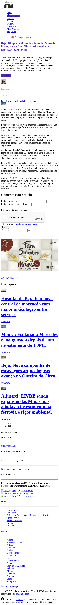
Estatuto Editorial (14, 520)
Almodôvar (12, 547)
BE (2, 101)
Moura (10, 571)
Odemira (11, 573)
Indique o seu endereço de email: (16, 204)
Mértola (10, 568)
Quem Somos (13, 510)
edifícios (8, 101)
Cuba (9, 563)
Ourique (10, 576)
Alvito (10, 550)
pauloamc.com (22, 594)
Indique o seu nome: (10, 201)
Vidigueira (11, 581)
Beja (9, 558)
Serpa (9, 579)
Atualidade (6, 75)
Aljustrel (11, 545)
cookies (19, 599)
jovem (34, 101)
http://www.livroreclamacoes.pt (15, 469)
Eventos (10, 525)
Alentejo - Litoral (14, 542)
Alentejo (11, 540)
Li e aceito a (20, 224)
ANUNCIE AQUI (9, 278)
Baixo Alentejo (13, 553)
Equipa (10, 523)
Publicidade (12, 512)
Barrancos (11, 555)
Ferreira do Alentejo (16, 566)
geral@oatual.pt (24, 37)
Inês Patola (5, 89)
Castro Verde (13, 560)
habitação (26, 101)
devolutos (17, 101)
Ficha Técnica (13, 518)
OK (50, 602)
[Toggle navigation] (2, 8)
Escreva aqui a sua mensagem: (15, 210)
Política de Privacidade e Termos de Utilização (28, 515)
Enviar (5, 227)
